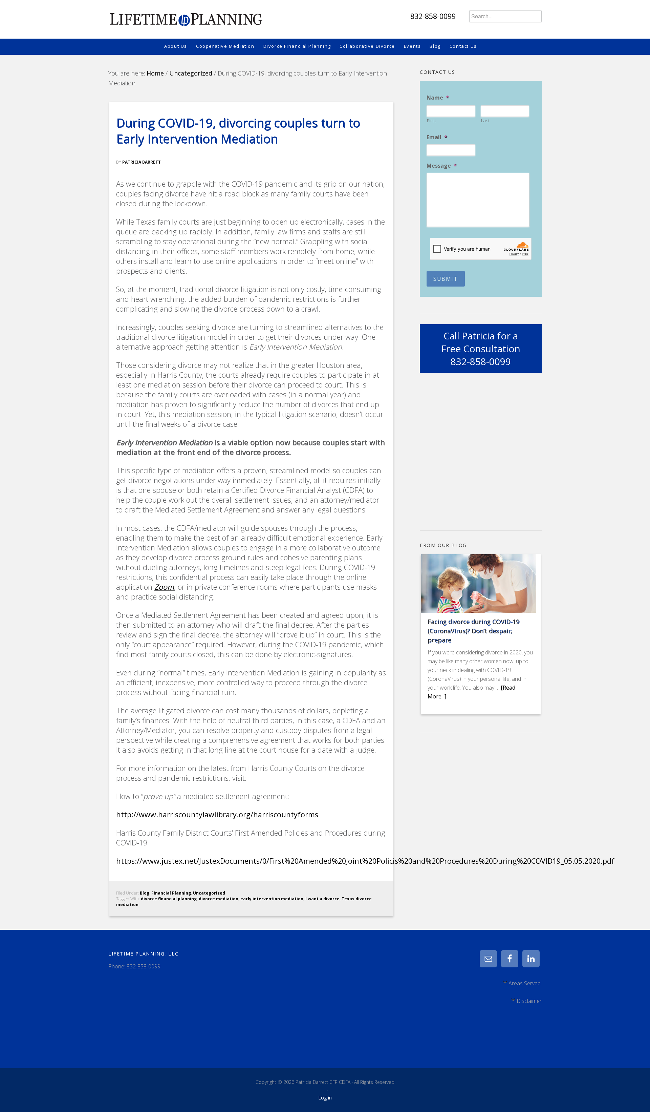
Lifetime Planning (185, 17)
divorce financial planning (169, 899)
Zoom (164, 587)
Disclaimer (529, 1001)
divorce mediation (218, 899)
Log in (325, 1097)
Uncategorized (209, 893)
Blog (144, 893)
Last (485, 121)
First (431, 121)
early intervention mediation (271, 899)
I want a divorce (322, 899)
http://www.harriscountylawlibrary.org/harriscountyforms (217, 814)
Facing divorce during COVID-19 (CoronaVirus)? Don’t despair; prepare (473, 630)
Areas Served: (525, 983)
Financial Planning (171, 893)
